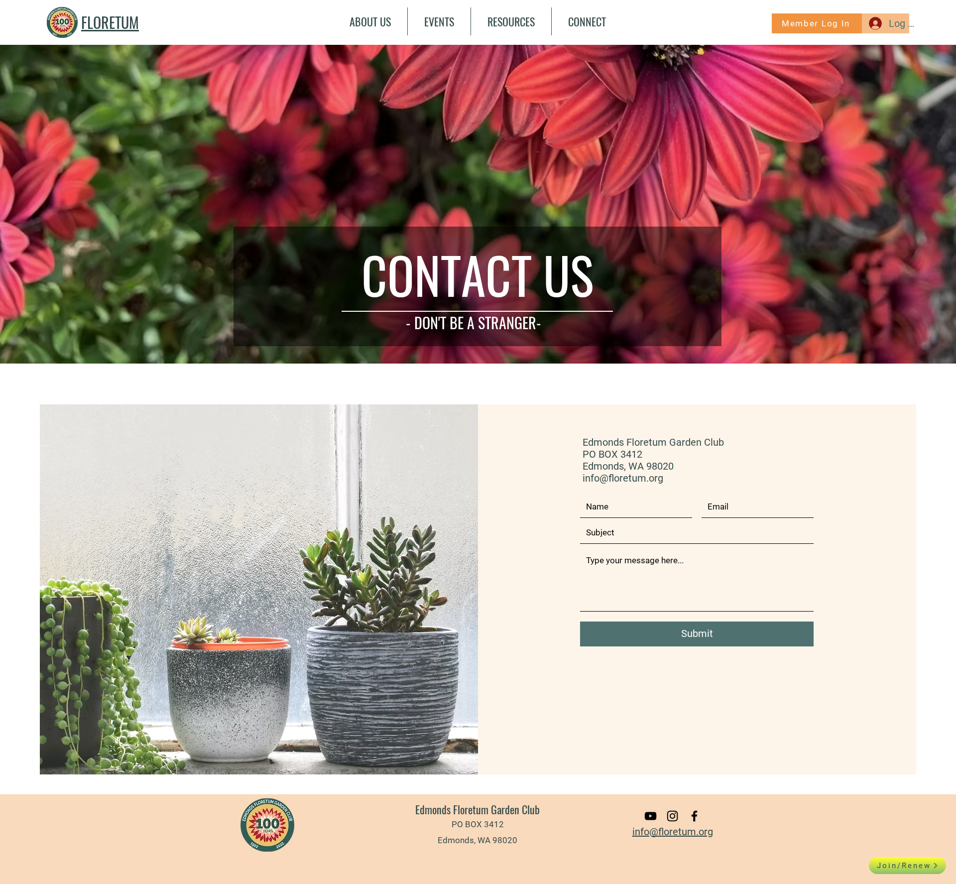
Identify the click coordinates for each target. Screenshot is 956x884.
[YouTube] (650, 816)
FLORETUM (110, 22)
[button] (370, 21)
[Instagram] (672, 816)
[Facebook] (694, 816)
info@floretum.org (623, 478)
